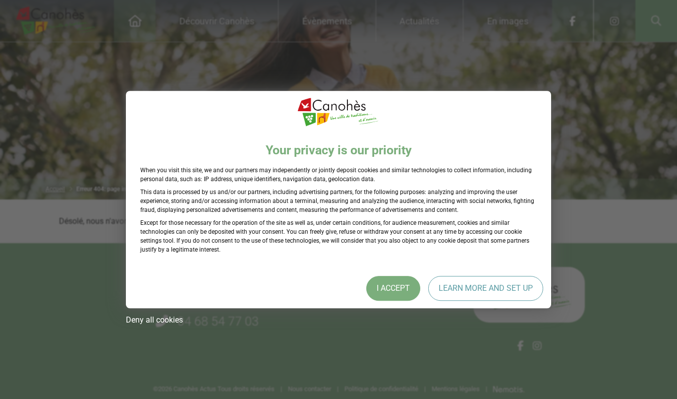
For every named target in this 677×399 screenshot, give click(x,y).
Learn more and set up (486, 288)
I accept (393, 288)
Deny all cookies (154, 320)
